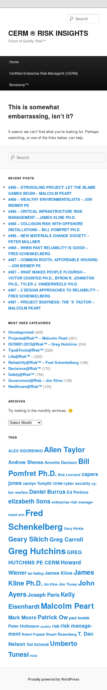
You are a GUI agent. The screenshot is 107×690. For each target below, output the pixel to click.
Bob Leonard (69, 474)
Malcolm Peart (67, 605)
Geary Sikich (28, 539)
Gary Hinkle (74, 528)
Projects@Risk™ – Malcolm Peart (38, 338)
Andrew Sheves (25, 462)
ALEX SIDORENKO (25, 450)
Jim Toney (68, 584)
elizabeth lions (29, 501)
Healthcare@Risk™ (25, 386)
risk (55, 626)
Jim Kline (51, 584)
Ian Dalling (36, 573)
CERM (57, 483)
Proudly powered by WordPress (53, 679)
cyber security (76, 483)
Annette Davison (61, 462)
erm (21, 514)
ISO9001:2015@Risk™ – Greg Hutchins (42, 344)
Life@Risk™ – (20, 356)
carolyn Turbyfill (37, 483)
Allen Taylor (64, 449)
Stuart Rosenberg (61, 634)
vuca (33, 655)
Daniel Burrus (47, 491)
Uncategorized (21, 332)
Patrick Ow (53, 617)
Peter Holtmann (23, 626)
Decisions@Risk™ (24, 368)
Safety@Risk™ (21, 374)
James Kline (58, 573)
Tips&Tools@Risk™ (25, 350)
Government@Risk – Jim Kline (35, 380)
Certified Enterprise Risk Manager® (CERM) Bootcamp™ (43, 79)
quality (46, 626)
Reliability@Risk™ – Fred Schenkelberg (43, 362)
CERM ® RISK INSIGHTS (48, 33)
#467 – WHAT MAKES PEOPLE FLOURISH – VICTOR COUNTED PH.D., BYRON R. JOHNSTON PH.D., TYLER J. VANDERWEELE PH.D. (51, 278)
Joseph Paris (44, 594)
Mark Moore (22, 617)
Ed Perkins (77, 492)
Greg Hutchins (37, 551)
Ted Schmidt (38, 644)
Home (14, 61)
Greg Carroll (66, 539)
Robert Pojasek (33, 634)
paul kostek (79, 617)
